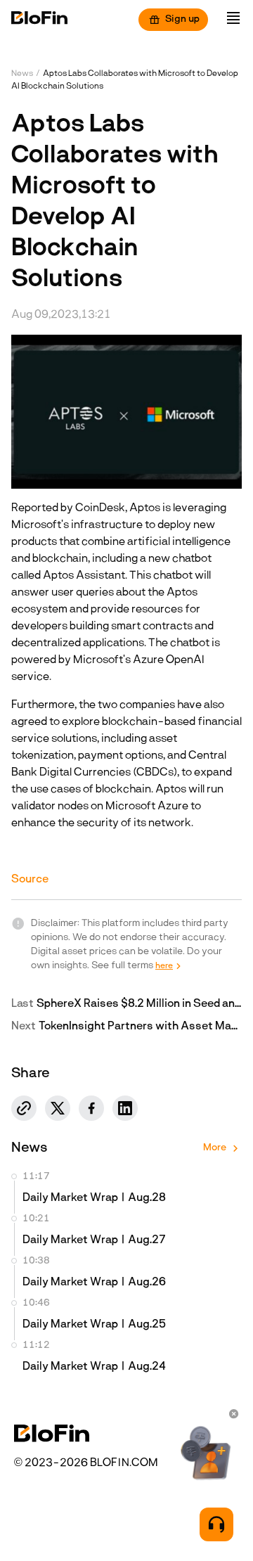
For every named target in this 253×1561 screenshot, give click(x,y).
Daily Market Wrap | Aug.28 (94, 1198)
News (22, 74)
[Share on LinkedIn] (125, 1108)
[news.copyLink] (24, 1108)
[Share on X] (57, 1108)
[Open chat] (216, 1524)
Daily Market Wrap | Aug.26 (94, 1282)
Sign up (182, 19)
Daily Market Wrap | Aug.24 (94, 1367)
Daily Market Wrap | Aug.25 (94, 1324)
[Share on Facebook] (91, 1108)
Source (29, 879)
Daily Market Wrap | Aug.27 (94, 1240)
